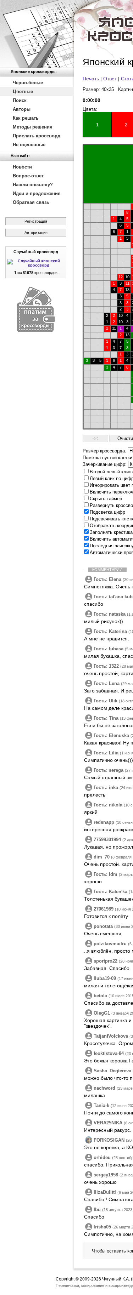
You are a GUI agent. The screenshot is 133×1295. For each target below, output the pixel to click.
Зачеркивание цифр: (105, 464)
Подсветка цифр (107, 512)
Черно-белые (28, 82)
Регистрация (35, 221)
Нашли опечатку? (33, 184)
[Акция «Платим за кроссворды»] (36, 330)
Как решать (26, 118)
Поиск (20, 100)
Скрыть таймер (106, 498)
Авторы (22, 109)
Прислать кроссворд (36, 135)
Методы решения (32, 127)
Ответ (110, 78)
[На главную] (37, 34)
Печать (91, 78)
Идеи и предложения (37, 193)
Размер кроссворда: (104, 450)
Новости (22, 167)
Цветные (23, 91)
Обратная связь (31, 202)
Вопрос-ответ (28, 175)
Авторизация (36, 232)
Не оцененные (29, 144)
